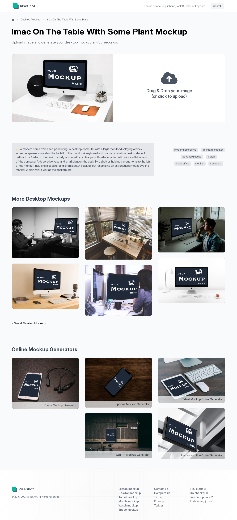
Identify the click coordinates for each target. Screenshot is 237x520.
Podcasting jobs (200, 501)
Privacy (159, 501)
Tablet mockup (128, 497)
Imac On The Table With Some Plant (67, 19)
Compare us (162, 493)
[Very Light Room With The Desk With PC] (191, 280)
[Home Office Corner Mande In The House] (118, 233)
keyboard (215, 163)
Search (217, 6)
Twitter (158, 505)
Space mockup (128, 509)
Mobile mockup (128, 501)
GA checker (198, 493)
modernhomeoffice (185, 149)
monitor (199, 163)
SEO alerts (197, 489)
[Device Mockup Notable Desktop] (45, 232)
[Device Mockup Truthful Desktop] (118, 290)
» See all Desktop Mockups (29, 323)
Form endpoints (200, 497)
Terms (158, 497)
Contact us (161, 489)
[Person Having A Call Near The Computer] (191, 229)
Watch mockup (128, 505)
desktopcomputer (212, 149)
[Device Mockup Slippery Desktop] (45, 286)
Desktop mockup (129, 493)
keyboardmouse (192, 156)
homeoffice (182, 163)
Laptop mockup (128, 489)
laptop (211, 156)
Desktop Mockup (30, 19)
